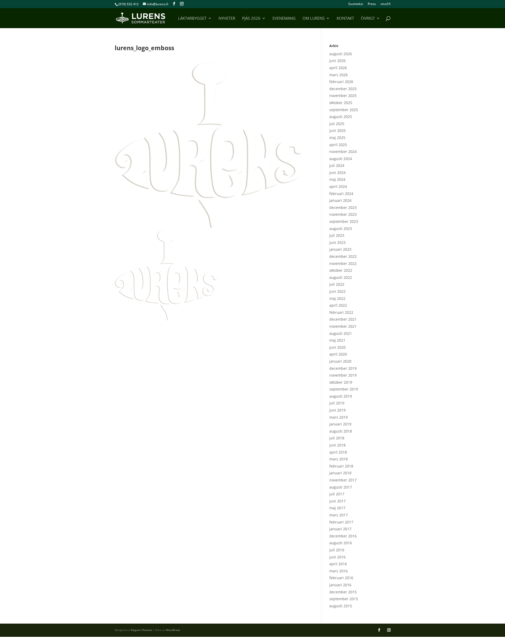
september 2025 (343, 109)
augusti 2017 (340, 487)
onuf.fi (386, 4)
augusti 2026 (340, 53)
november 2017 (343, 479)
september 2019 (343, 389)
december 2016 (343, 535)
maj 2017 (337, 507)
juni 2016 (337, 556)
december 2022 (343, 256)
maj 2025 (337, 137)
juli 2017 (336, 493)
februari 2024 (341, 193)
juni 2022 (337, 291)
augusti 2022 (340, 277)
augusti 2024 (340, 158)
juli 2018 (336, 437)
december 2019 (343, 368)
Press (372, 4)
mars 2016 (338, 570)
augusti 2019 (340, 396)
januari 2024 (340, 200)
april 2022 (338, 305)
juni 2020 (337, 347)
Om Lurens (313, 18)
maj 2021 (337, 340)
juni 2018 (337, 445)
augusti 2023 (340, 228)
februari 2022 (341, 312)
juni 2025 (337, 130)
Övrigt (368, 18)
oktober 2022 (340, 270)
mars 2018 (338, 458)
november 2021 (343, 326)
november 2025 (343, 95)
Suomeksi (355, 4)
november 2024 (343, 151)
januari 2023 (340, 249)
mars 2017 (338, 514)
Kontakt (345, 18)
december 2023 (343, 207)
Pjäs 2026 (251, 18)
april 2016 (338, 563)
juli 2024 (336, 165)
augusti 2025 (340, 116)
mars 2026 (338, 74)
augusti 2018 (340, 431)
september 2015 (343, 598)
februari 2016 (341, 577)
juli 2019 (336, 402)
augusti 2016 (340, 542)
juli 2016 (336, 549)
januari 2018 (340, 472)
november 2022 (343, 263)
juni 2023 (337, 242)
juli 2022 (336, 284)
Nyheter (227, 18)
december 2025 (343, 88)
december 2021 (343, 319)
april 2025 (338, 144)
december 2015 (343, 591)
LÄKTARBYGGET (192, 18)
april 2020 (338, 354)
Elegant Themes (141, 630)
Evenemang (284, 18)
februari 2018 (341, 466)
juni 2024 (337, 172)
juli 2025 (336, 123)
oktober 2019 (340, 382)
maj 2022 (337, 298)
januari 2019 (340, 424)
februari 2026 (341, 81)
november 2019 (343, 375)
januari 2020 (340, 361)
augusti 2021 (340, 333)
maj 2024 (337, 179)
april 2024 (338, 186)
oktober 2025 (340, 102)
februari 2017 (341, 522)
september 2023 (343, 221)
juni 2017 (337, 501)
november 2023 (343, 214)
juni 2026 (337, 60)
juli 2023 (336, 235)
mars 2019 (338, 417)
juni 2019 (337, 410)
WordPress (173, 630)
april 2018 (338, 452)
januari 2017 (340, 528)
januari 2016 (340, 584)
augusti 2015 (340, 605)
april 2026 (338, 67)
